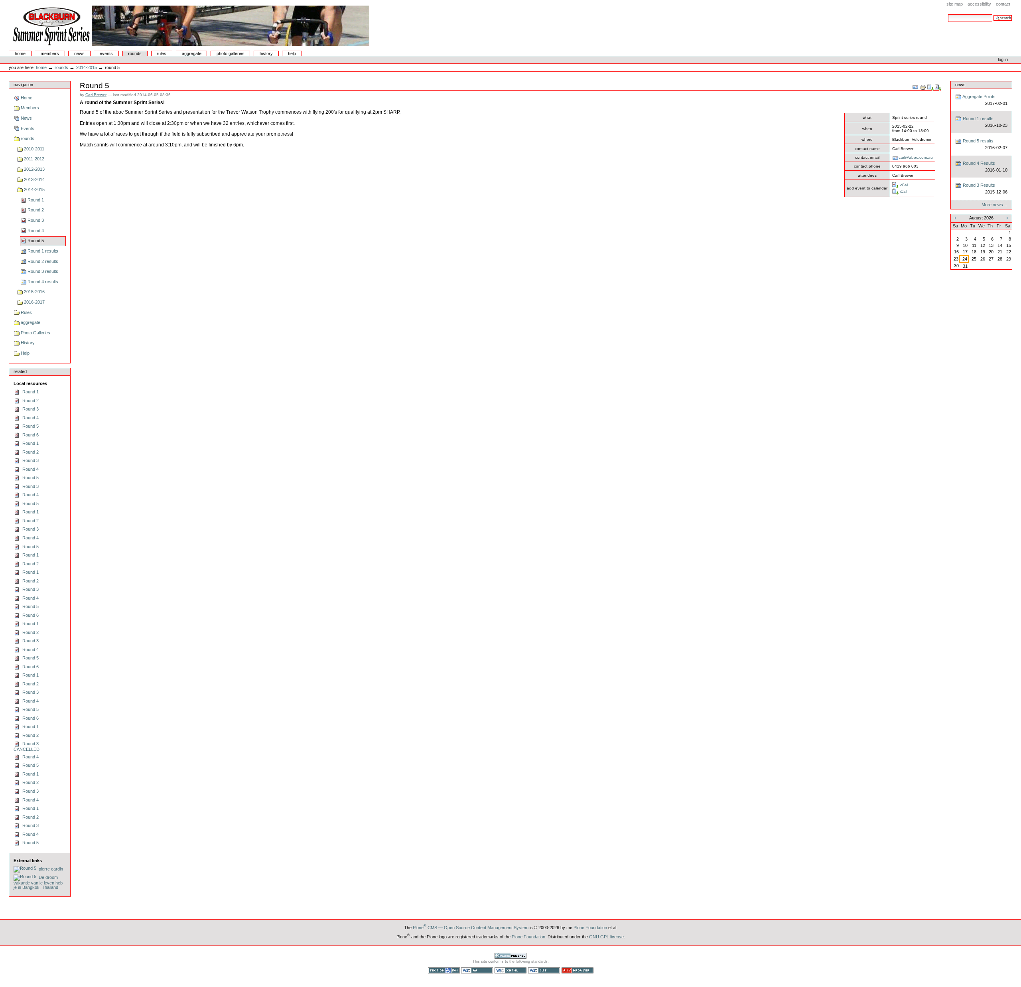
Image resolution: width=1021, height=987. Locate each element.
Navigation (23, 84)
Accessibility (979, 4)
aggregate (191, 53)
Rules (161, 53)
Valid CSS (544, 970)
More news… (994, 204)
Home (20, 53)
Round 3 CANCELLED (26, 746)
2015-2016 (34, 291)
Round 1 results (43, 251)
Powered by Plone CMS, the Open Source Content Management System (510, 956)
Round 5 (36, 240)
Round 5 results (984, 144)
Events (106, 53)
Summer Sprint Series (189, 25)
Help (292, 53)
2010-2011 (34, 148)
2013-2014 (34, 179)
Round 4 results (43, 281)
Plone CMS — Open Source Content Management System (470, 927)
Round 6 (29, 434)
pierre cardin (49, 869)
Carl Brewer (95, 95)
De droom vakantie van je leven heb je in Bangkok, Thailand (38, 882)
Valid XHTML (510, 970)
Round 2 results (43, 261)
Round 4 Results (984, 166)
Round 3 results (43, 271)
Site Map (954, 4)
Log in (1003, 59)
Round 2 (36, 209)
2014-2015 (86, 67)
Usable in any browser (577, 970)
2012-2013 (34, 169)
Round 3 (36, 220)
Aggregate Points (984, 100)
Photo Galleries (230, 53)
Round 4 (36, 230)
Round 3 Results (984, 188)
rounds (135, 53)
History (266, 53)
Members (50, 53)
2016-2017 (34, 302)
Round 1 (36, 199)
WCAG (477, 970)
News (79, 53)
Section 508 (444, 970)
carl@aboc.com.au (916, 157)
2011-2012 (34, 158)
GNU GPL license (606, 936)
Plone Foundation (590, 927)
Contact (1003, 4)
